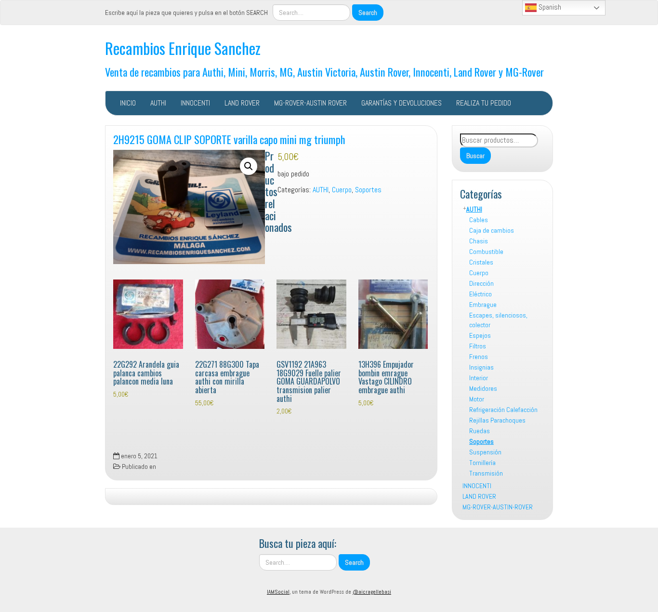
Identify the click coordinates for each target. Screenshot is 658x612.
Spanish (549, 7)
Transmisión (486, 473)
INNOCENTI (195, 103)
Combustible (486, 251)
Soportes (481, 441)
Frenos (478, 356)
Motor (476, 399)
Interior (478, 377)
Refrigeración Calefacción (503, 409)
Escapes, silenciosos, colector (498, 320)
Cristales (481, 262)
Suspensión (485, 452)
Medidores (483, 388)
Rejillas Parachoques (497, 420)
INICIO (128, 103)
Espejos (480, 335)
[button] (248, 166)
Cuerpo (478, 272)
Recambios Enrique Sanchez (183, 48)
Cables (478, 219)
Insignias (481, 367)
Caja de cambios (491, 230)
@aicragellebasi (372, 591)
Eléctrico (480, 294)
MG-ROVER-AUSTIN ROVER (310, 103)
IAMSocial (278, 591)
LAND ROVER (242, 103)
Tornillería (482, 462)
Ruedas (479, 430)
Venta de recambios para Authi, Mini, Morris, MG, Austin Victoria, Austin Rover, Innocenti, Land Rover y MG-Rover (324, 72)
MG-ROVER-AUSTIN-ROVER (497, 507)
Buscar (475, 155)
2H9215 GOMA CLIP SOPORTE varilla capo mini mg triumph (229, 139)
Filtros (477, 346)
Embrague (483, 304)
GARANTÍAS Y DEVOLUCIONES (401, 103)
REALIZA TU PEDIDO (483, 103)
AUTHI (158, 103)
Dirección (481, 283)
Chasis (478, 241)
